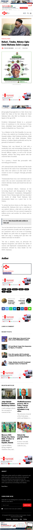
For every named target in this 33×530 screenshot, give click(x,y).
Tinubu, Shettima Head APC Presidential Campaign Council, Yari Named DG (19, 362)
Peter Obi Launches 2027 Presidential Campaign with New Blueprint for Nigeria (19, 355)
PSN (21, 516)
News (8, 38)
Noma (26, 289)
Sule (4, 291)
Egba (9, 289)
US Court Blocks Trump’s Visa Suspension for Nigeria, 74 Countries (19, 347)
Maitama (15, 289)
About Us (8, 519)
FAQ (21, 519)
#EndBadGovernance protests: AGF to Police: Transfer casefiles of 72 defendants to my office (24, 406)
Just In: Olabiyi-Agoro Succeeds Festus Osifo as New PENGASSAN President (19, 339)
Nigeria (21, 289)
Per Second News (9, 48)
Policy (25, 519)
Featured (4, 38)
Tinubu (8, 291)
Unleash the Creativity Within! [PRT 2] (23, 437)
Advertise (15, 519)
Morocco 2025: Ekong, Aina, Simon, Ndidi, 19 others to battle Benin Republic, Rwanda (8, 439)
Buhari (4, 289)
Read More (5, 486)
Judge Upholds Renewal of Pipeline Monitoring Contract (8, 403)
